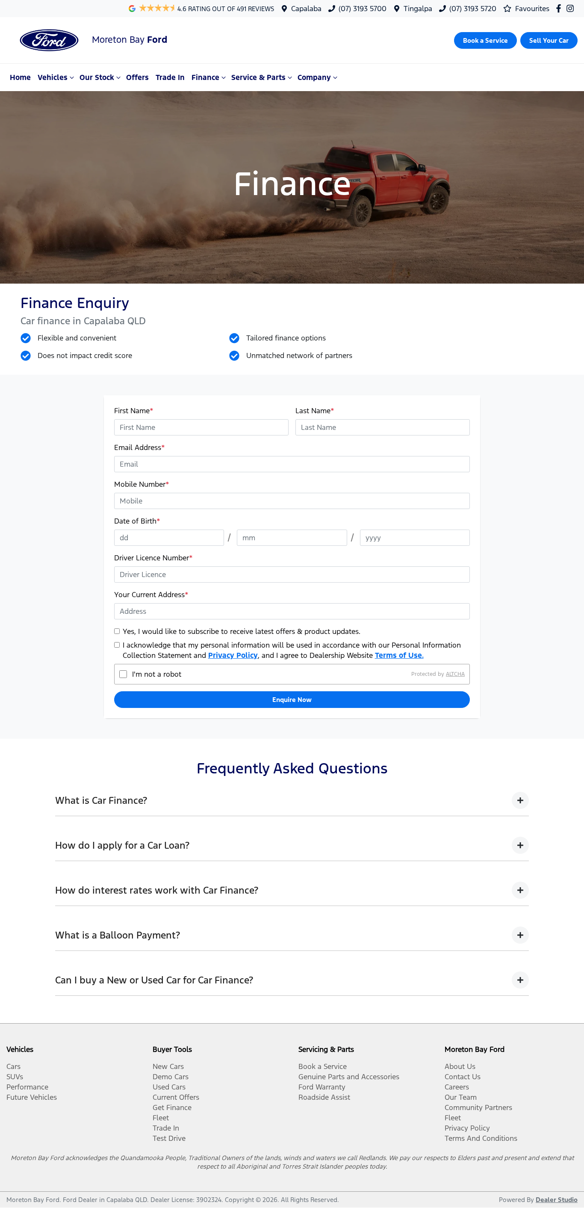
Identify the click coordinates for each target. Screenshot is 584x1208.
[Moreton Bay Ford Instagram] (572, 8)
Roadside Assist (324, 1097)
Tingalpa (418, 8)
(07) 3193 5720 (472, 8)
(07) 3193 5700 (362, 8)
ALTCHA (455, 674)
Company (314, 77)
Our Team (461, 1097)
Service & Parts (258, 77)
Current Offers (176, 1097)
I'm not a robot (156, 674)
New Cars (168, 1066)
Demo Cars (171, 1076)
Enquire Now (292, 700)
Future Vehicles (31, 1097)
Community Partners (478, 1107)
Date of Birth (137, 521)
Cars (13, 1066)
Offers (137, 77)
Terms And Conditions (481, 1138)
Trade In (170, 77)
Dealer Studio (557, 1200)
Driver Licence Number (153, 558)
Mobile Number (141, 484)
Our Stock (97, 77)
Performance (27, 1087)
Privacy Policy (233, 655)
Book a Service (322, 1066)
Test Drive (169, 1138)
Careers (457, 1087)
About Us (460, 1066)
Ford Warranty (321, 1087)
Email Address (139, 447)
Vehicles (53, 77)
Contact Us (463, 1076)
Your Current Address (151, 594)
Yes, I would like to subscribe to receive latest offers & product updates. (241, 631)
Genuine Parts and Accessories (348, 1076)
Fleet (161, 1117)
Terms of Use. (399, 655)
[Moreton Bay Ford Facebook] (560, 8)
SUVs (14, 1076)
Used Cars (169, 1087)
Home (20, 77)
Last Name (314, 410)
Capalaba (306, 8)
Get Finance (172, 1107)
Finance (205, 77)
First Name (133, 410)
